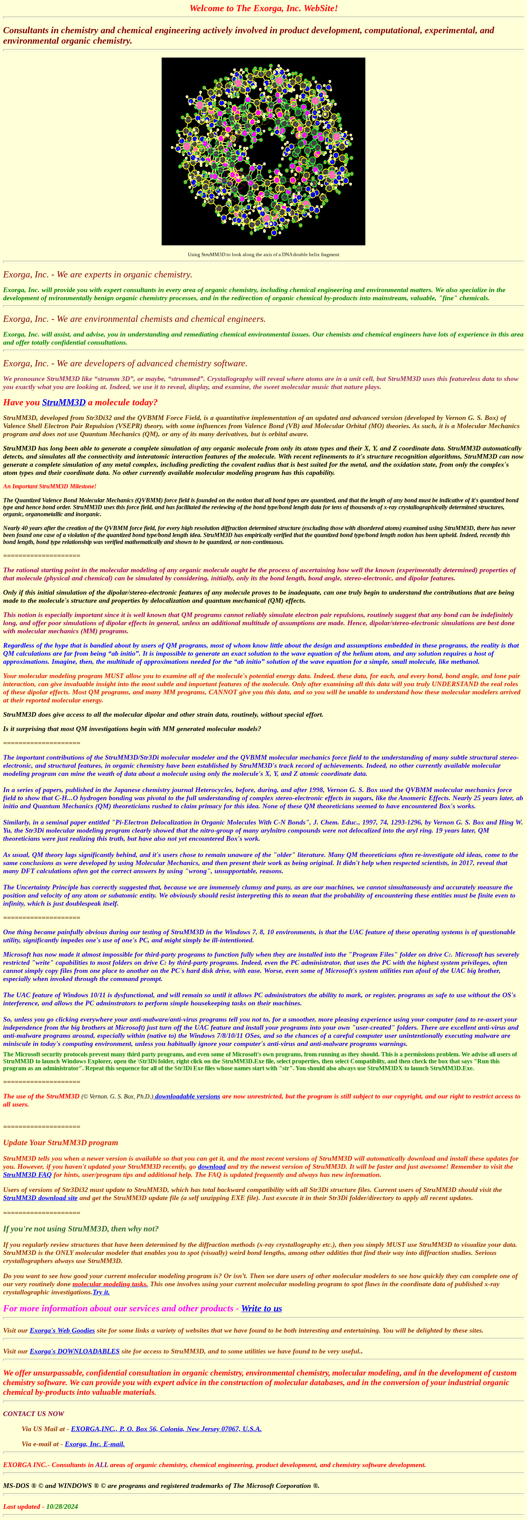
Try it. (101, 1292)
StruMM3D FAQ (27, 1174)
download (212, 1166)
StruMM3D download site (40, 1198)
